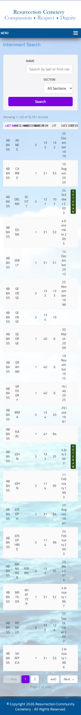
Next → (69, 679)
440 (53, 679)
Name (30, 61)
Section (49, 79)
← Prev (11, 679)
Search (40, 101)
